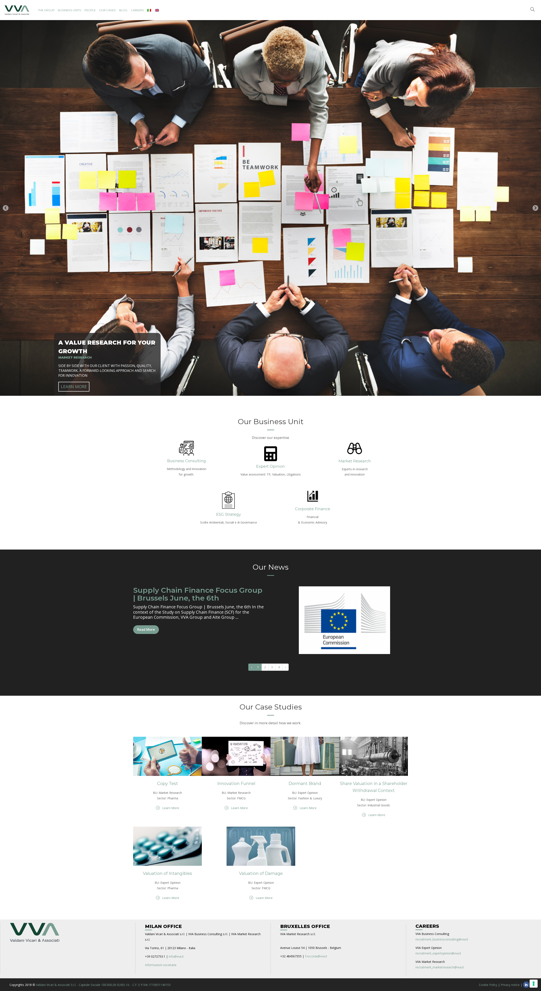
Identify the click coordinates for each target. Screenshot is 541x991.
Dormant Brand (304, 782)
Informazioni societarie (160, 963)
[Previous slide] (5, 207)
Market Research (355, 459)
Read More (146, 628)
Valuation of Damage (261, 871)
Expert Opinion (270, 465)
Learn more (74, 385)
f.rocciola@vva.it (316, 955)
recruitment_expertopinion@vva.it (438, 952)
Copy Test (167, 782)
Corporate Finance (312, 507)
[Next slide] (535, 207)
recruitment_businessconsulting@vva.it (441, 938)
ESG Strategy (228, 513)
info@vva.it (176, 955)
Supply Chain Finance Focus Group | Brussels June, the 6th (197, 592)
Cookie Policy (488, 983)
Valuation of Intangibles (167, 871)
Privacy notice (510, 983)
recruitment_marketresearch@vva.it (439, 966)
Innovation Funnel (236, 782)
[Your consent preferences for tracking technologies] (534, 984)
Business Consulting (186, 459)
